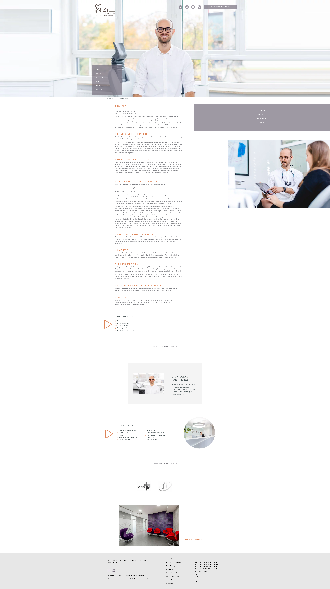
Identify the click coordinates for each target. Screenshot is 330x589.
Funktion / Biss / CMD (172, 576)
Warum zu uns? (102, 86)
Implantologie (121, 98)
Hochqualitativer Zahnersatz (128, 437)
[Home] (104, 11)
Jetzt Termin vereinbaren (165, 346)
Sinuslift (121, 435)
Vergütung (150, 437)
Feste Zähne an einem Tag (126, 330)
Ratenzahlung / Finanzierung (156, 435)
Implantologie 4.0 (123, 323)
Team (98, 69)
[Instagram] (113, 570)
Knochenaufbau (122, 321)
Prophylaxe (151, 430)
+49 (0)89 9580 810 (124, 575)
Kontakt (99, 90)
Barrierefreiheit (145, 578)
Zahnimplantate (122, 325)
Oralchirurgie (170, 569)
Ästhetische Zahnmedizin (127, 430)
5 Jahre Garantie (124, 440)
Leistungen (101, 78)
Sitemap (136, 578)
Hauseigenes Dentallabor (155, 433)
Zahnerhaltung (152, 440)
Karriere (100, 82)
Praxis (99, 74)
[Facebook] (109, 570)
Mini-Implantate (122, 328)
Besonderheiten (262, 114)
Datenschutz (127, 578)
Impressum (118, 578)
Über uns (262, 110)
